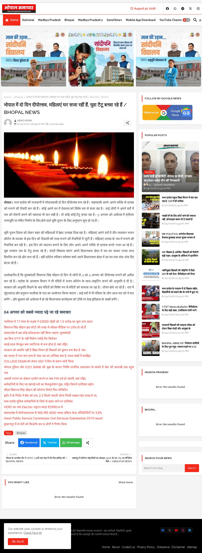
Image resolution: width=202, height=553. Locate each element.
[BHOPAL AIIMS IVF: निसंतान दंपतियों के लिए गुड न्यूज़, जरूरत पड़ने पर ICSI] (151, 348)
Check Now (30, 532)
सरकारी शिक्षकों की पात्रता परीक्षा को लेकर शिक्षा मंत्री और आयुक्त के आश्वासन (178, 328)
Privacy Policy (146, 547)
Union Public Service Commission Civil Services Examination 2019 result (53, 418)
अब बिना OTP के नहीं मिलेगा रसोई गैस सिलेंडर (31, 339)
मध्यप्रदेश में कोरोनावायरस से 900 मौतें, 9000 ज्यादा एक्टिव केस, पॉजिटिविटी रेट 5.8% (53, 413)
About (116, 547)
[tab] (11, 20)
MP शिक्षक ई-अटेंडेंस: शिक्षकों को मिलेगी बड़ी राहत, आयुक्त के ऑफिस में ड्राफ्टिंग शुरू (180, 256)
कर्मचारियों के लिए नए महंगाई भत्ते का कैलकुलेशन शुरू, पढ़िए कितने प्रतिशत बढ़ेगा (49, 384)
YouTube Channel (171, 20)
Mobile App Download (140, 20)
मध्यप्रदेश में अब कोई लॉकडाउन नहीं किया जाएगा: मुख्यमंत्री (37, 333)
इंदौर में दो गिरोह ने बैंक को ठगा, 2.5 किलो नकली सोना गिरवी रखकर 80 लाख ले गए (50, 395)
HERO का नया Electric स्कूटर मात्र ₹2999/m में (33, 407)
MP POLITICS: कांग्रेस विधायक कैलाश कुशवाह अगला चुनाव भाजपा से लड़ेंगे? (178, 237)
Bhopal (69, 20)
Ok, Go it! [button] (18, 541)
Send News (114, 20)
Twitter (52, 442)
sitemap (192, 547)
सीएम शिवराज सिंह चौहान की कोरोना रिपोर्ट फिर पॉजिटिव (36, 390)
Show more (126, 482)
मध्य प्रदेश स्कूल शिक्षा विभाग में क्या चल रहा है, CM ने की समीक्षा (180, 199)
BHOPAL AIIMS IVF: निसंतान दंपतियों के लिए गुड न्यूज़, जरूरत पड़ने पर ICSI (180, 345)
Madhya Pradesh (49, 20)
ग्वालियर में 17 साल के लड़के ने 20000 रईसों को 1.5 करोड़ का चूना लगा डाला (48, 321)
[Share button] (87, 442)
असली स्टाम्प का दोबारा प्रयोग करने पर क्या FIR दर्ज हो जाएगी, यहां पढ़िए (45, 378)
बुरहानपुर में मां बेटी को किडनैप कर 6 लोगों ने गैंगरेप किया (35, 424)
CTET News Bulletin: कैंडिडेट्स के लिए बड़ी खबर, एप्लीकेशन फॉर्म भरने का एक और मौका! (179, 310)
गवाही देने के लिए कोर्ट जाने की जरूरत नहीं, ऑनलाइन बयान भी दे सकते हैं (179, 217)
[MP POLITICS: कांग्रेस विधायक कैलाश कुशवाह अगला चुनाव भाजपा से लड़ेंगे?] (151, 239)
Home (14, 20)
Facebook (31, 442)
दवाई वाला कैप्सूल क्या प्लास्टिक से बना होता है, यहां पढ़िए (36, 344)
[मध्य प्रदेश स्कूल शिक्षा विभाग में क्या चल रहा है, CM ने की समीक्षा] (151, 202)
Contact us (128, 547)
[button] (186, 20)
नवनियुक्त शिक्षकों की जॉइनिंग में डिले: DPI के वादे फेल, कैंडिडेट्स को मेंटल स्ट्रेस (178, 274)
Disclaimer (178, 547)
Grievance (163, 547)
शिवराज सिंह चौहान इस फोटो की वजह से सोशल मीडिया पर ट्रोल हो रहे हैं (45, 327)
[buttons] (167, 9)
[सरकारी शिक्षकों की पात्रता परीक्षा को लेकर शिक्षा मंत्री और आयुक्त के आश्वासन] (151, 330)
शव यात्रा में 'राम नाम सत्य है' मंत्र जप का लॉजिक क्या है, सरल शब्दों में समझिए (47, 356)
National (28, 20)
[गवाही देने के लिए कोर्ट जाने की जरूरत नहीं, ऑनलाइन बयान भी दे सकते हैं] (151, 221)
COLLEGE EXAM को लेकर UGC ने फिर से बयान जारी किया (39, 361)
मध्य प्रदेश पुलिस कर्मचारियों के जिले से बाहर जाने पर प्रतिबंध (38, 401)
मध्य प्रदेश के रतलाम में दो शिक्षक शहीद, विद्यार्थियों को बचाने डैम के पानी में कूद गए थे (180, 292)
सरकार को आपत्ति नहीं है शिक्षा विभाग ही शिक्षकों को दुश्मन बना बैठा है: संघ (45, 350)
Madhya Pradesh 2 (90, 20)
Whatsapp (73, 442)
